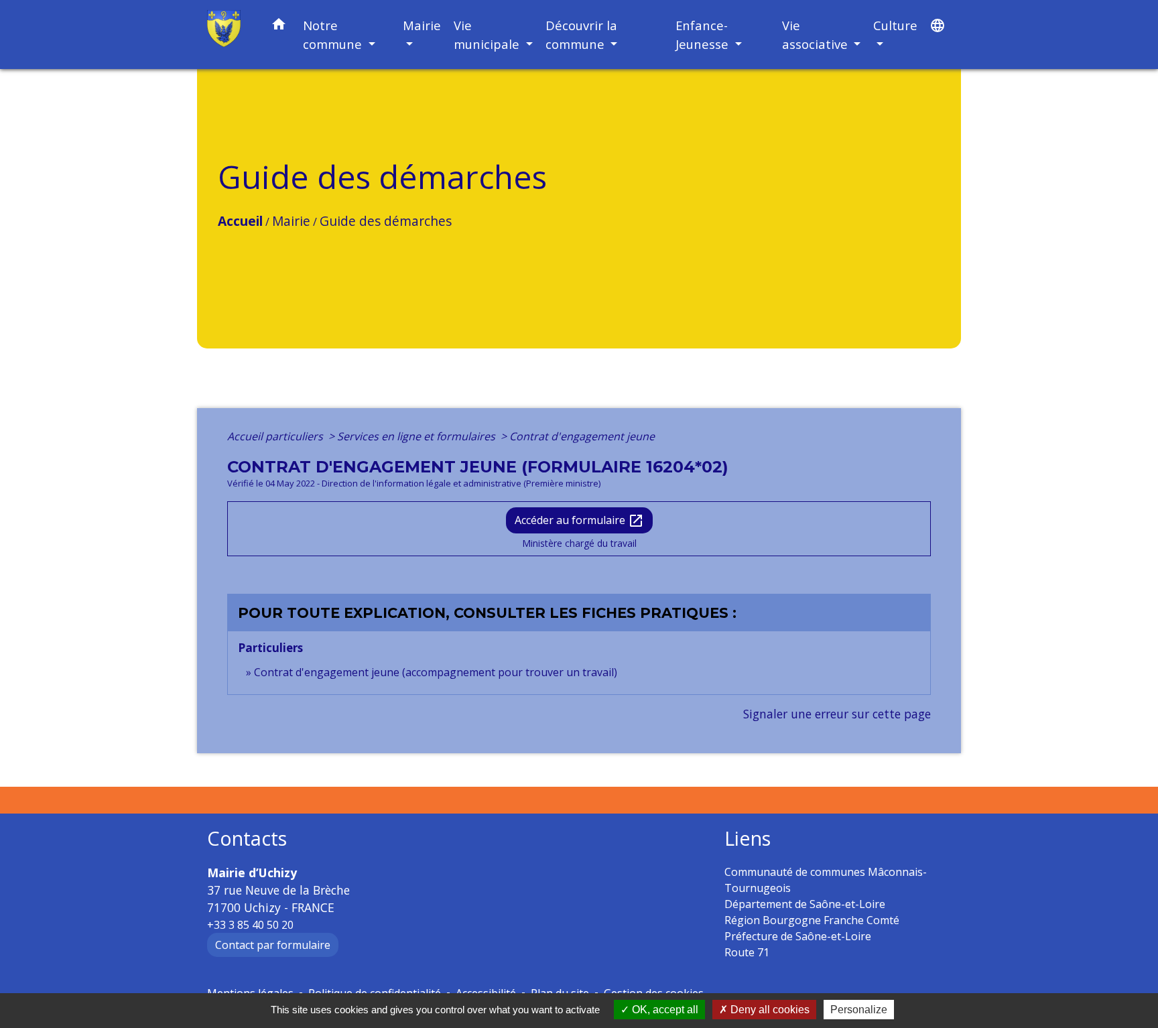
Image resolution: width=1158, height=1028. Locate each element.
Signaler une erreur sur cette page (837, 714)
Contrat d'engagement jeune (582, 436)
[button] (279, 26)
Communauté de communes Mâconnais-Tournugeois (825, 879)
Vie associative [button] (816, 34)
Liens (747, 838)
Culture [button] (895, 25)
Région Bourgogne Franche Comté (811, 920)
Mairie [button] (422, 25)
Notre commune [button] (334, 34)
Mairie (291, 221)
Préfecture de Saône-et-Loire (797, 936)
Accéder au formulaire (579, 521)
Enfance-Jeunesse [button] (704, 34)
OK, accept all (663, 1009)
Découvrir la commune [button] (581, 34)
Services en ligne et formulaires (417, 436)
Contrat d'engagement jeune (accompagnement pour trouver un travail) (435, 672)
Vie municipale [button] (488, 34)
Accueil (240, 221)
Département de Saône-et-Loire (804, 904)
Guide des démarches (386, 221)
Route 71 (746, 952)
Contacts (247, 838)
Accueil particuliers (276, 436)
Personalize (858, 1009)
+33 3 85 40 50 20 (250, 924)
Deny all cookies (769, 1009)
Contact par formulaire (272, 945)
